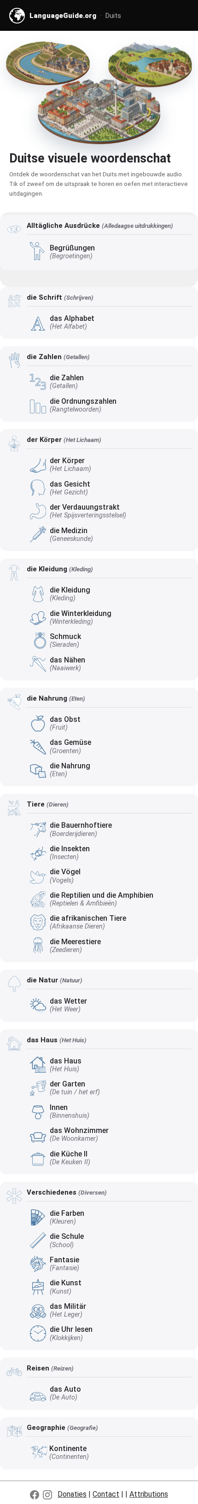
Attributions (148, 1494)
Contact (106, 1494)
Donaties (72, 1494)
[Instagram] (47, 1494)
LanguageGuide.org (63, 16)
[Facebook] (34, 1494)
